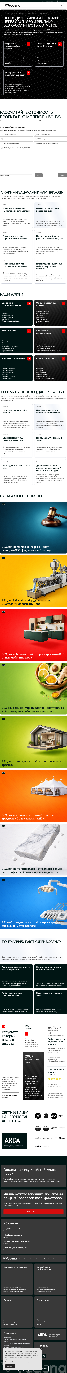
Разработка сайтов (42, 1287)
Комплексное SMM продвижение (13, 1291)
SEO (3, 1095)
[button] (61, 5)
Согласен (10, 1366)
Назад (38, 175)
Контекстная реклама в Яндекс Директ (14, 1289)
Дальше (62, 175)
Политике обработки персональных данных (19, 1362)
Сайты (14, 1095)
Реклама (8, 1095)
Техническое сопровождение (46, 1289)
